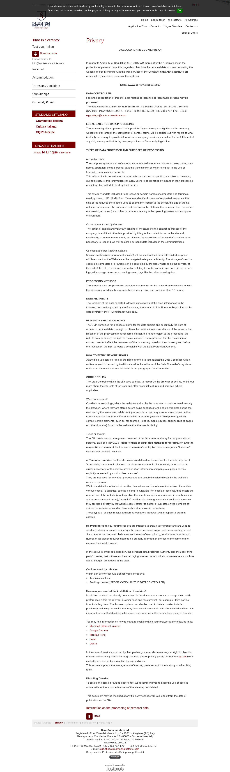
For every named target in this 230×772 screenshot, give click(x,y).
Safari (93, 639)
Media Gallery (89, 723)
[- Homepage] (41, 20)
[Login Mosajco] (115, 758)
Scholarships (40, 94)
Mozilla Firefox (98, 634)
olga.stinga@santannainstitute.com (106, 115)
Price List (38, 69)
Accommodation (43, 77)
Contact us (191, 26)
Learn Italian (158, 19)
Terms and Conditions (46, 86)
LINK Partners (72, 723)
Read (97, 716)
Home (144, 19)
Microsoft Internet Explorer (105, 626)
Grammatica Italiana (49, 120)
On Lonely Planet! (44, 102)
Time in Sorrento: (46, 40)
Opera (93, 643)
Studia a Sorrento (52, 152)
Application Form (138, 26)
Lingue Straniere (173, 26)
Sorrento (155, 26)
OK (179, 10)
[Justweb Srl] (115, 767)
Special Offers (190, 32)
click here (176, 6)
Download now (48, 53)
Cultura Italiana (46, 126)
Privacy (59, 723)
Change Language (42, 723)
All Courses (191, 19)
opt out (183, 656)
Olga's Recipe (45, 132)
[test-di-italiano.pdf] (35, 54)
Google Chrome (99, 630)
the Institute (175, 19)
